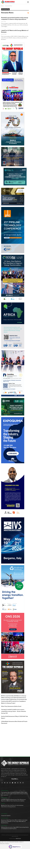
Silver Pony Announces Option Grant (11, 706)
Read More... (15, 779)
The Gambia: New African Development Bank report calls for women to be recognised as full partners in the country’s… (14, 794)
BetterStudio (18, 838)
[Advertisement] (15, 741)
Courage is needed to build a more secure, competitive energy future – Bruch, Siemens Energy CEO (13, 711)
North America (4, 797)
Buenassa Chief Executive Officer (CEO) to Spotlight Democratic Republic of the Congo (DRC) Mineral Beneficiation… (14, 821)
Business (3, 803)
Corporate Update (5, 815)
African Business (4, 790)
